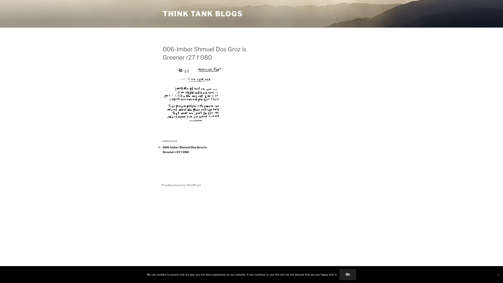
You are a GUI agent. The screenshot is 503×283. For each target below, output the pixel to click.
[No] (498, 275)
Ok (348, 274)
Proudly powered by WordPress (181, 185)
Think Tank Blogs (203, 13)
